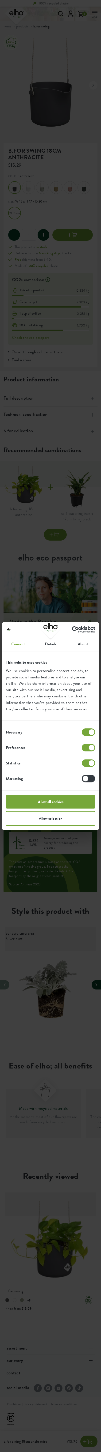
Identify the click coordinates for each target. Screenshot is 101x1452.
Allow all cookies (50, 802)
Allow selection (50, 818)
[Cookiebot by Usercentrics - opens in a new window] (74, 629)
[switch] (88, 747)
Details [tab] (50, 644)
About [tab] (83, 644)
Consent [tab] (18, 644)
